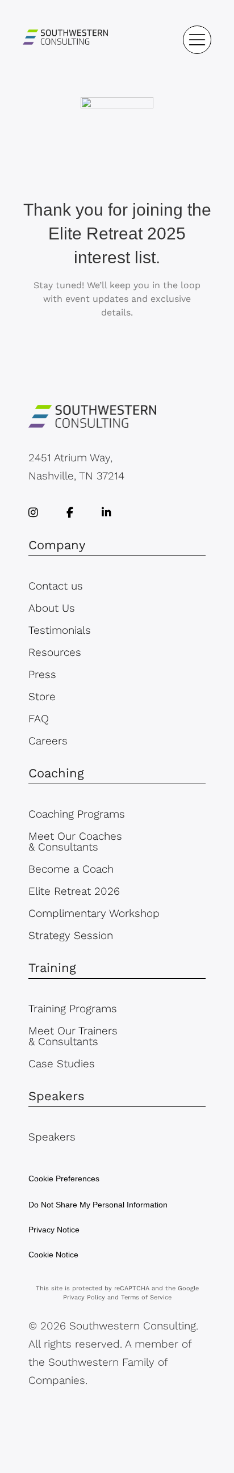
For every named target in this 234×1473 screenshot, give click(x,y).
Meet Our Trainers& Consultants (73, 1036)
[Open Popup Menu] (197, 40)
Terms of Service (146, 1297)
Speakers (52, 1136)
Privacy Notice (54, 1229)
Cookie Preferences (63, 1178)
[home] (65, 39)
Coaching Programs (76, 813)
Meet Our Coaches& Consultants (75, 841)
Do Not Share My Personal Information (98, 1205)
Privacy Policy (84, 1297)
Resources (54, 652)
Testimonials (59, 630)
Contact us (55, 585)
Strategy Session (70, 935)
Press (42, 674)
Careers (48, 740)
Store (42, 696)
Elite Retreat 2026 (74, 891)
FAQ (38, 718)
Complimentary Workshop (94, 913)
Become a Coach (71, 869)
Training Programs (72, 1008)
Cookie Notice (53, 1254)
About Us (51, 608)
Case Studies (61, 1063)
